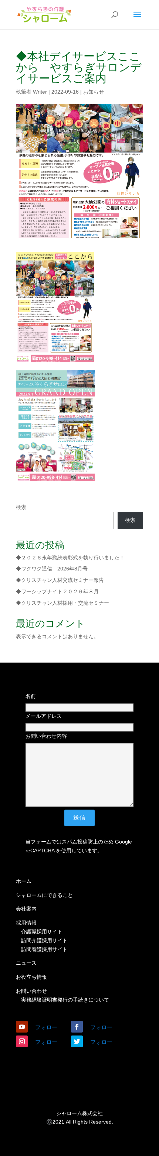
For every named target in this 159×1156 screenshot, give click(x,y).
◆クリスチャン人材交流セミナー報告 (60, 580)
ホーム (23, 881)
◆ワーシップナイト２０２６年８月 (57, 591)
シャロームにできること (44, 895)
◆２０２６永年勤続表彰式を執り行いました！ (70, 557)
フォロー (46, 1027)
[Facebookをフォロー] (77, 1027)
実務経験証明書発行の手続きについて (65, 1000)
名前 (31, 696)
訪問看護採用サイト (44, 949)
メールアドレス (44, 716)
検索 (21, 507)
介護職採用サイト (41, 932)
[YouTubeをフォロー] (22, 1027)
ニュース (26, 963)
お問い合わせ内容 (46, 736)
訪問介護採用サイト (44, 940)
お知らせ (93, 92)
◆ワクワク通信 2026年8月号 (52, 569)
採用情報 (26, 923)
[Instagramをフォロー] (22, 1041)
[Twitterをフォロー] (77, 1041)
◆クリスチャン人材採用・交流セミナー (62, 603)
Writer (40, 92)
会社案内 (26, 909)
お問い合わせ (31, 991)
